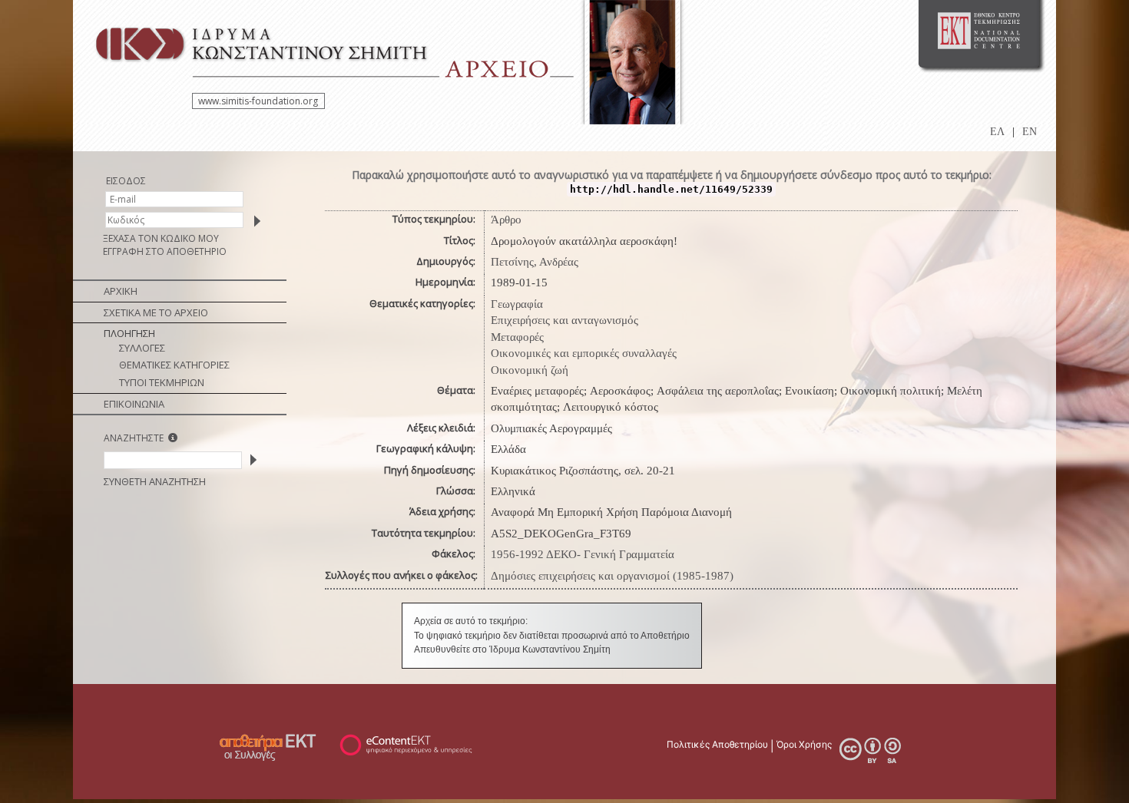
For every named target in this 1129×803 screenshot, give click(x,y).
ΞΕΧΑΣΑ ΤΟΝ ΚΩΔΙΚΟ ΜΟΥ (161, 238)
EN (1029, 131)
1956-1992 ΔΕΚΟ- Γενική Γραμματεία (582, 554)
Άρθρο (506, 219)
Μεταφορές (517, 337)
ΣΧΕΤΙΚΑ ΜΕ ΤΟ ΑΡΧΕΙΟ (156, 312)
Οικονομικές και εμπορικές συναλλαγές (584, 353)
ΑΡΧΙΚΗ (120, 291)
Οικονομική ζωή (529, 370)
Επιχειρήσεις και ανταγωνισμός (564, 320)
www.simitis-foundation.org (258, 100)
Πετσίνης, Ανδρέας (534, 262)
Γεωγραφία (517, 304)
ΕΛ (997, 131)
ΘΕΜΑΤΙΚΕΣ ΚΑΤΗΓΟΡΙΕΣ (174, 365)
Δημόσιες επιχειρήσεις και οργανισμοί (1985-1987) (612, 576)
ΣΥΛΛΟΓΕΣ (142, 348)
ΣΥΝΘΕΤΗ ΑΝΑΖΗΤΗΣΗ (155, 481)
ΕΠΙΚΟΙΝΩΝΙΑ (134, 404)
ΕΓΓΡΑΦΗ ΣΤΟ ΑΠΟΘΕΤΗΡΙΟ (165, 251)
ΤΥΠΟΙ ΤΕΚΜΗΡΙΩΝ (161, 382)
